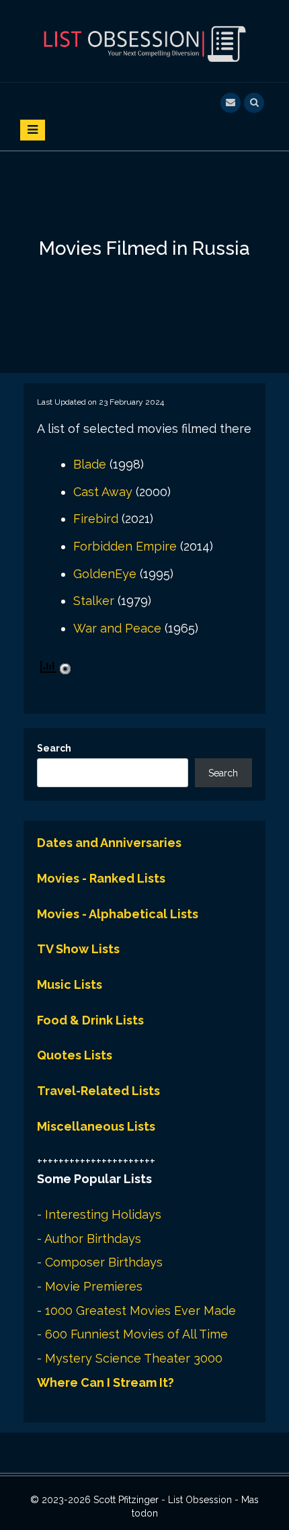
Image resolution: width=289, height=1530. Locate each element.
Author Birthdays (92, 1239)
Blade (89, 464)
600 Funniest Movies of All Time (136, 1334)
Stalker (93, 601)
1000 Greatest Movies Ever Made (140, 1310)
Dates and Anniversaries (109, 843)
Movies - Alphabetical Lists (117, 914)
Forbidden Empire (125, 546)
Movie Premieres (93, 1286)
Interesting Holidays (103, 1214)
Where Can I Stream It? (105, 1382)
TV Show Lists (78, 949)
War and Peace (117, 628)
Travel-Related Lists (98, 1091)
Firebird (95, 519)
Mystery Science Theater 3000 (133, 1358)
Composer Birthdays (104, 1262)
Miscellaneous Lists (96, 1126)
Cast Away (102, 492)
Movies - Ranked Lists (101, 878)
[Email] (230, 101)
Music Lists (69, 984)
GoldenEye (104, 574)
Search (54, 748)
